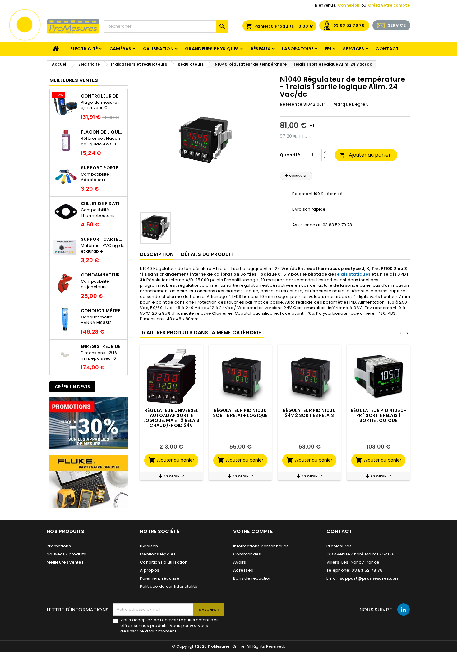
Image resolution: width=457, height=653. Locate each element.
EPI (328, 49)
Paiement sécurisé (159, 578)
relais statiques (352, 274)
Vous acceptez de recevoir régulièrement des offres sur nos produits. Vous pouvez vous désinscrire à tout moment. (169, 625)
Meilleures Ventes (73, 80)
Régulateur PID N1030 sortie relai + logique (240, 412)
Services (353, 49)
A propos (149, 570)
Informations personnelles (261, 546)
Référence (291, 104)
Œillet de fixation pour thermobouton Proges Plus (103, 203)
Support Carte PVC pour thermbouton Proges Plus (103, 239)
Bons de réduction (252, 578)
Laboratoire (297, 49)
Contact (387, 49)
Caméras (120, 49)
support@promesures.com (370, 578)
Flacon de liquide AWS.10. (103, 132)
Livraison (149, 546)
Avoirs (239, 562)
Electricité (84, 49)
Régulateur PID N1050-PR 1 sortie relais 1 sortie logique (378, 415)
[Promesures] (88, 423)
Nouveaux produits (66, 554)
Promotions (59, 546)
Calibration (158, 49)
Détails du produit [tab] (207, 254)
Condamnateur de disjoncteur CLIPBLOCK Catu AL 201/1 (103, 274)
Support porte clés (103, 167)
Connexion (349, 5)
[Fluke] (88, 481)
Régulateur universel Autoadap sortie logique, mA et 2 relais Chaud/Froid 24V (171, 417)
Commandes (247, 554)
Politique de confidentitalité (169, 586)
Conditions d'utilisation (163, 562)
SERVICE (397, 25)
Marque (342, 104)
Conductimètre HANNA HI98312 (103, 310)
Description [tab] (156, 254)
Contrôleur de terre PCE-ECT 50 (103, 96)
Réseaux (260, 49)
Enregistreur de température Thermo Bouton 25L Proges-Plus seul (103, 346)
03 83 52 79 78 (349, 25)
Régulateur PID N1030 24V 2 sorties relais (309, 412)
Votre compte (253, 531)
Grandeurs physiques (212, 49)
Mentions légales (158, 554)
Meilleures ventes (65, 562)
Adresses (243, 570)
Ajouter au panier (365, 154)
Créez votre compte (389, 5)
